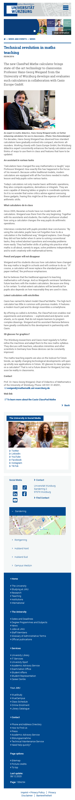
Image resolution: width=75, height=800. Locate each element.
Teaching (16, 596)
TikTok (15, 466)
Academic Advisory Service (26, 665)
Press (15, 731)
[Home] (5, 39)
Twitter (15, 450)
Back (67, 405)
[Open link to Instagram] (13, 487)
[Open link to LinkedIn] (13, 494)
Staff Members (19, 632)
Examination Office (21, 669)
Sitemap (16, 760)
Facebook (16, 459)
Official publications (22, 639)
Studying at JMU (20, 589)
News (32, 39)
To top (15, 767)
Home (15, 578)
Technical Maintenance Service (28, 741)
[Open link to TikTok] (23, 487)
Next (64, 27)
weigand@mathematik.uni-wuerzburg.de (28, 388)
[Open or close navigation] (65, 7)
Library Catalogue (20, 708)
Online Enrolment (20, 705)
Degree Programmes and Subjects (29, 622)
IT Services (17, 658)
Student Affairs (19, 672)
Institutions (17, 599)
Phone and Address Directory (27, 724)
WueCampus (18, 698)
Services (16, 648)
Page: (13, 782)
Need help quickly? (21, 745)
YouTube (16, 456)
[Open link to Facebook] (23, 494)
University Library (20, 655)
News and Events (18, 39)
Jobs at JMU (18, 629)
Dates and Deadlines (22, 619)
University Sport (20, 662)
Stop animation (61, 32)
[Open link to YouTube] (13, 500)
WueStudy (17, 694)
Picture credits (19, 764)
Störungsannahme (21, 738)
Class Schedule (20, 701)
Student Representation (24, 676)
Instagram (16, 463)
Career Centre (19, 679)
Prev (10, 27)
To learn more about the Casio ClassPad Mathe (31, 399)
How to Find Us (19, 727)
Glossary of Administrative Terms (29, 636)
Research (16, 592)
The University (19, 585)
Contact (40, 480)
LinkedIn (15, 453)
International (18, 603)
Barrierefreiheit (44, 795)
